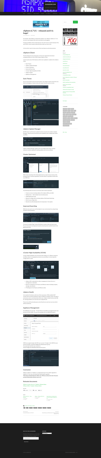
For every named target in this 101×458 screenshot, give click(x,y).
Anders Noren (72, 452)
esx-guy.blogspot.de (66, 54)
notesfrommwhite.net (67, 56)
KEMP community (66, 80)
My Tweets (65, 100)
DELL (69, 110)
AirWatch (65, 108)
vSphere (33, 405)
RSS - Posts (65, 132)
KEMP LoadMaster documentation (69, 82)
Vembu (76, 118)
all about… (48, 13)
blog (24, 13)
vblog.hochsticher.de (66, 59)
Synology (64, 118)
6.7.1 (27, 407)
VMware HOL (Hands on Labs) (68, 89)
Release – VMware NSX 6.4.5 (39, 396)
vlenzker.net (65, 63)
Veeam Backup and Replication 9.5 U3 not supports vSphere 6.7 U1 (52, 397)
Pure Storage (36, 13)
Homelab (73, 112)
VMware (29, 13)
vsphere (49, 407)
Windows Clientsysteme (67, 123)
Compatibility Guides (67, 75)
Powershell (65, 116)
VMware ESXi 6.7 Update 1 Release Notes (32, 385)
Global (26, 405)
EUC (75, 110)
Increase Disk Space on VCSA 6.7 (28, 412)
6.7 (24, 407)
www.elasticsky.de (66, 65)
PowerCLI (74, 114)
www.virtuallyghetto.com (67, 72)
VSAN (64, 121)
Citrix (72, 108)
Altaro (69, 108)
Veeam (42, 13)
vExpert (40, 407)
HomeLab (68, 112)
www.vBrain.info (66, 67)
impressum (55, 13)
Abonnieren (26, 441)
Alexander (33, 35)
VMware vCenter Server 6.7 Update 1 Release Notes (34, 384)
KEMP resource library (67, 84)
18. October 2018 (26, 35)
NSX (70, 114)
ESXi (72, 110)
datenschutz (62, 13)
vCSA (28, 405)
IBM (64, 114)
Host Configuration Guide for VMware (70, 77)
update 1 (35, 407)
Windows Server (66, 125)
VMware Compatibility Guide (68, 87)
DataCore (65, 110)
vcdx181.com (65, 61)
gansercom (50, 4)
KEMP (67, 114)
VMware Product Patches (67, 94)
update (31, 407)
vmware (44, 407)
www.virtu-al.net (66, 69)
